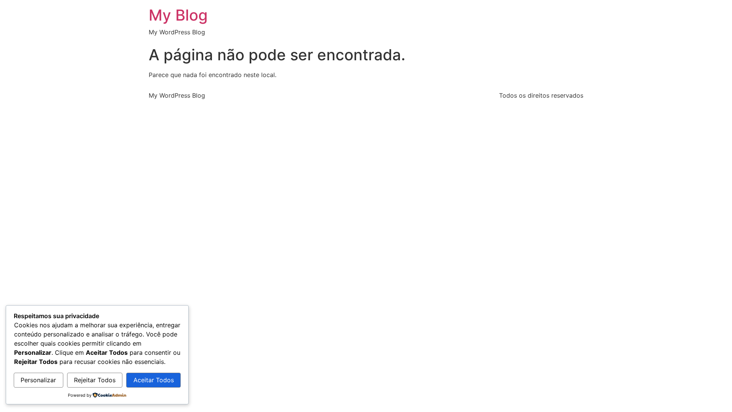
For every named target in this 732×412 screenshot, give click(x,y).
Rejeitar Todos (95, 380)
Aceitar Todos (153, 380)
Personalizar (38, 380)
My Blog (178, 15)
